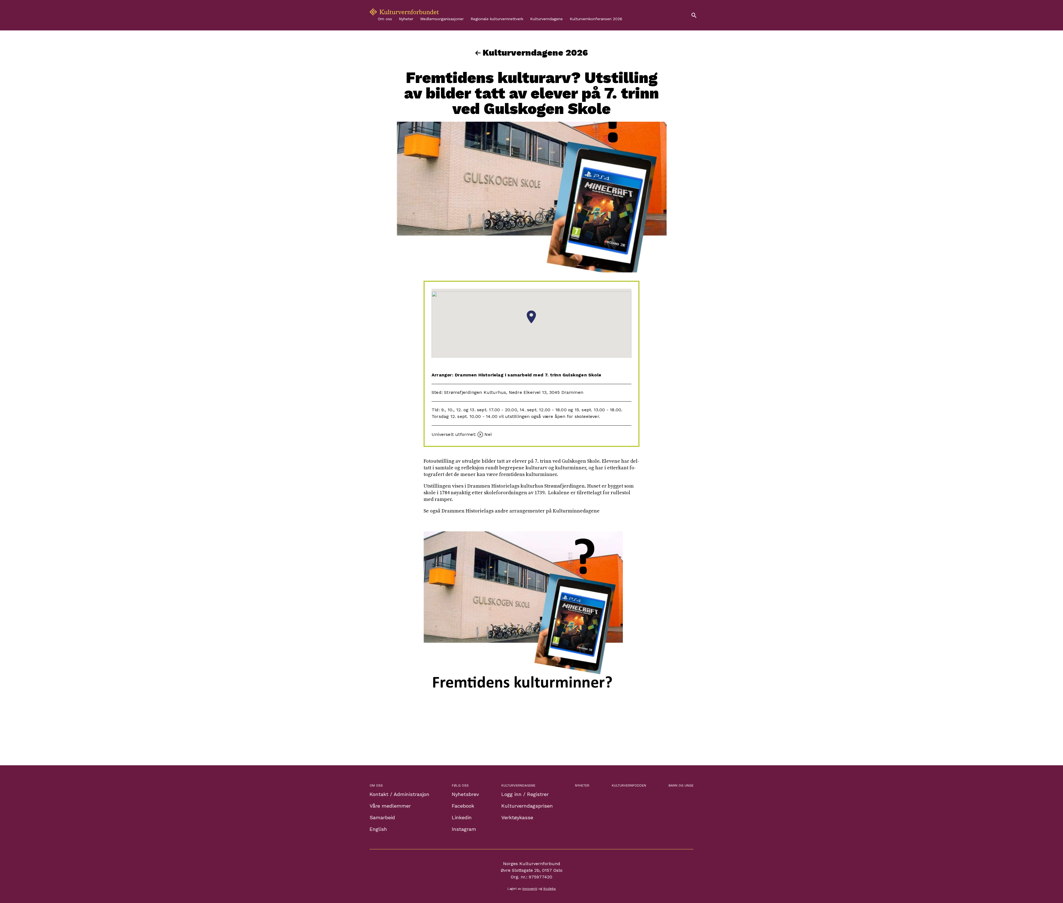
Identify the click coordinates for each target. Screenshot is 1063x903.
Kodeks (549, 889)
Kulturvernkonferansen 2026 (596, 19)
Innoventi (529, 889)
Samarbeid (382, 817)
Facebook (463, 806)
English (378, 829)
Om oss (385, 19)
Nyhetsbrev (465, 794)
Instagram (464, 829)
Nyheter (406, 19)
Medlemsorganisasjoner (442, 19)
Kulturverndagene (546, 19)
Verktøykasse (517, 817)
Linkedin (462, 817)
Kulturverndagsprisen (527, 806)
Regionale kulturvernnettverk (497, 19)
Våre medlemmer (390, 806)
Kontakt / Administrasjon (399, 794)
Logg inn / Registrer (525, 794)
